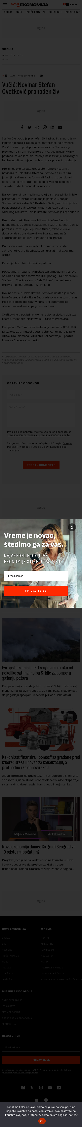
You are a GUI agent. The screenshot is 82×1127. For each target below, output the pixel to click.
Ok (42, 1121)
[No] (77, 1114)
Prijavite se (36, 591)
